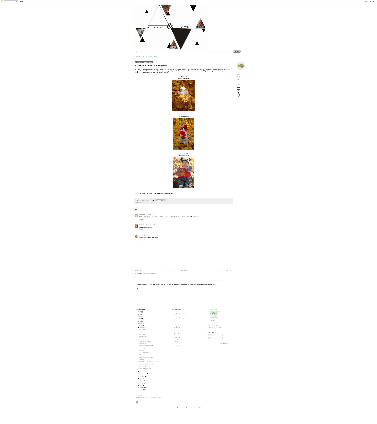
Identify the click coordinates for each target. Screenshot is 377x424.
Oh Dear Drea (177, 336)
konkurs (141, 202)
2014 (139, 318)
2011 (139, 325)
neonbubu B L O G (153, 56)
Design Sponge (178, 326)
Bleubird (176, 320)
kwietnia (142, 387)
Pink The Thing (178, 338)
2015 (139, 316)
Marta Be (142, 224)
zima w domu (142, 350)
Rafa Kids (176, 342)
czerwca (142, 383)
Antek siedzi (142, 334)
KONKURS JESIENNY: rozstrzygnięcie (149, 362)
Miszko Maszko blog (179, 334)
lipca (141, 380)
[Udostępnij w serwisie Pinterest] (164, 200)
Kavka (175, 332)
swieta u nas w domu (145, 341)
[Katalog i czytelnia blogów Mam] (137, 402)
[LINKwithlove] (224, 343)
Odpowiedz (142, 219)
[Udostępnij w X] (160, 200)
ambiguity (142, 235)
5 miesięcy (142, 359)
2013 (139, 321)
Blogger (199, 407)
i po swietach (142, 339)
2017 (139, 312)
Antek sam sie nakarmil (145, 368)
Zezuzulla (176, 312)
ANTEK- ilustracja (144, 332)
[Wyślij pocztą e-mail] (156, 200)
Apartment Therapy (179, 318)
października (143, 374)
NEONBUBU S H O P (215, 327)
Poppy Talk (177, 340)
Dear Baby (176, 324)
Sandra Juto (177, 344)
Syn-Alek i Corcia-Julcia (180, 314)
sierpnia (142, 378)
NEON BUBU (213, 310)
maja (141, 385)
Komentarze (213, 338)
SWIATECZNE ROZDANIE (146, 357)
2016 (139, 314)
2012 (139, 323)
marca (141, 390)
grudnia (142, 327)
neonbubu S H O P (140, 56)
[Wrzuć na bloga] (158, 200)
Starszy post (229, 270)
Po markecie (142, 366)
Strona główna (184, 270)
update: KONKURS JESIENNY (147, 364)
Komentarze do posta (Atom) (148, 273)
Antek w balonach (144, 352)
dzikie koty (142, 348)
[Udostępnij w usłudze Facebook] (162, 200)
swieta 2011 (142, 343)
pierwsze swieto (143, 336)
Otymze (176, 316)
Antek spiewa (143, 329)
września (142, 376)
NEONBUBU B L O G (215, 325)
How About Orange (179, 330)
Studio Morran (177, 346)
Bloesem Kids (177, 322)
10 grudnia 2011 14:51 (151, 235)
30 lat (140, 355)
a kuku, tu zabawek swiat (146, 345)
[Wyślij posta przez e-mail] (153, 200)
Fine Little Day (177, 328)
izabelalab (142, 214)
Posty (211, 335)
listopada (142, 371)
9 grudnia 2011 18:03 (151, 214)
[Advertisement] (172, 415)
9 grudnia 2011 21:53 (150, 224)
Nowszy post (138, 270)
